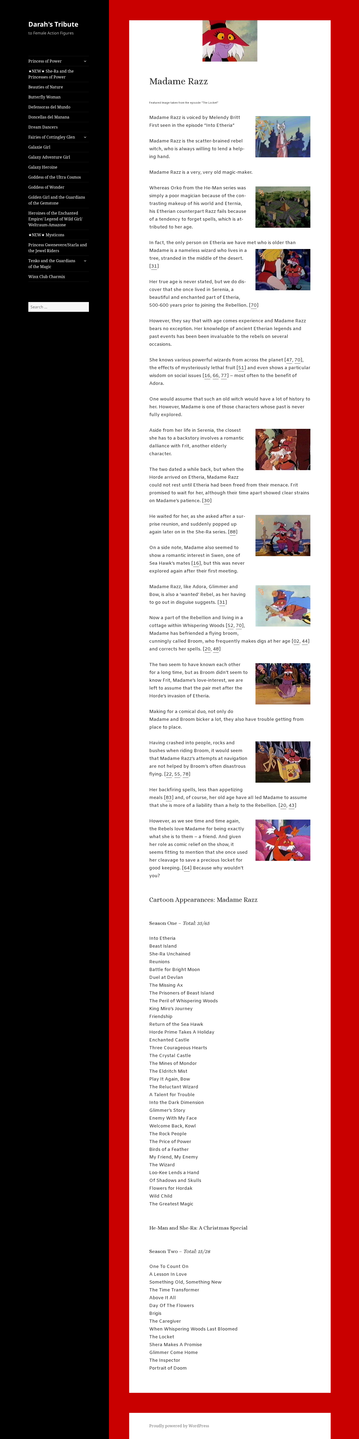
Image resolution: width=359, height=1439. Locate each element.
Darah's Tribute (53, 24)
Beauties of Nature (45, 87)
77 (224, 376)
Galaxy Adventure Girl (49, 157)
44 (305, 641)
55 (177, 774)
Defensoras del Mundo (49, 107)
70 (254, 305)
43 (292, 805)
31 (154, 266)
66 (216, 376)
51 (241, 368)
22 (169, 774)
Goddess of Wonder (46, 187)
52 (230, 626)
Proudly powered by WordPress (179, 1425)
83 (169, 798)
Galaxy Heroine (42, 167)
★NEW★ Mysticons (46, 235)
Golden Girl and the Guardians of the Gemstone (56, 200)
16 (207, 376)
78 (186, 774)
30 (207, 501)
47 (289, 360)
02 (296, 641)
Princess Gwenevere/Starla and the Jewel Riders (57, 247)
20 (208, 649)
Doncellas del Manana (48, 117)
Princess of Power (45, 61)
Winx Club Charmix (46, 276)
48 (216, 649)
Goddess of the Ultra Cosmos (54, 177)
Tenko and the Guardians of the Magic (51, 263)
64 (187, 868)
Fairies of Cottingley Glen (51, 137)
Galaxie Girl (39, 147)
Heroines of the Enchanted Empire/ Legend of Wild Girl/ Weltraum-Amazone (55, 218)
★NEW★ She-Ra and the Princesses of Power (51, 74)
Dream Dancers (43, 127)
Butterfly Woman (44, 97)
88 (233, 532)
